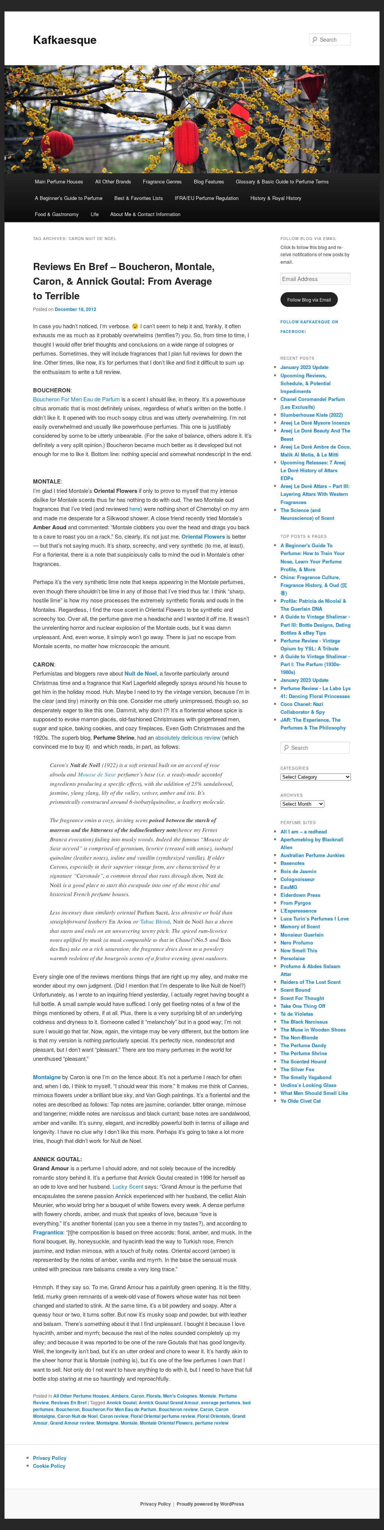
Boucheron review (178, 1409)
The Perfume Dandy (303, 1045)
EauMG (288, 886)
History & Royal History (276, 197)
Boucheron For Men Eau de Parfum (76, 399)
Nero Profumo (296, 942)
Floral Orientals (213, 1416)
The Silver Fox (297, 1069)
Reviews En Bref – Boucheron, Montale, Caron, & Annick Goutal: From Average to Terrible (123, 280)
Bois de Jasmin (298, 871)
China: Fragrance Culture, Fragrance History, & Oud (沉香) (313, 585)
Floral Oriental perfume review (162, 1416)
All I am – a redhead (303, 831)
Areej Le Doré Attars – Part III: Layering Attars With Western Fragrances (315, 493)
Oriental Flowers (203, 536)
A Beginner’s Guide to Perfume (68, 197)
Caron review (114, 1416)
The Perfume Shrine (303, 1053)
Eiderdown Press (300, 894)
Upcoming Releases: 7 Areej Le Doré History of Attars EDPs (313, 470)
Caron (137, 1395)
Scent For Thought (302, 997)
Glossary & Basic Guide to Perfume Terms (282, 181)
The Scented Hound (303, 1061)
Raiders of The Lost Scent (310, 981)
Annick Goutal (121, 1402)
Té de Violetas (296, 1013)
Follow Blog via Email (309, 299)
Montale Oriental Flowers (166, 1422)
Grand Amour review (72, 1422)
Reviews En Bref (69, 1402)
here (134, 508)
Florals (153, 1395)
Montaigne (107, 1422)
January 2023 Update (304, 367)
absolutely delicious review (187, 737)
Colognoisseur (297, 879)
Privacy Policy (49, 1457)
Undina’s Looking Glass (308, 1085)
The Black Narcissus (304, 1021)
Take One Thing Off (302, 1005)
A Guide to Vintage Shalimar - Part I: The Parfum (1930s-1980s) (315, 664)
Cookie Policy (49, 1465)
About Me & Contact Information (145, 214)
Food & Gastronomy (57, 214)
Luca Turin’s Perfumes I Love (314, 918)
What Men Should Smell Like (314, 1092)
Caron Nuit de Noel (77, 1416)
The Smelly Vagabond (306, 1077)
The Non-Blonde (299, 1037)
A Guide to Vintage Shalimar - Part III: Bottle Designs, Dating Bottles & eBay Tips (315, 624)
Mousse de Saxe (98, 774)
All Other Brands (113, 181)
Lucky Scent (127, 1186)
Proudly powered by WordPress (210, 1503)
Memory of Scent (300, 926)
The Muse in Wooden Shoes (313, 1029)
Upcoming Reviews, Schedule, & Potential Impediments (305, 383)
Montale (208, 1395)
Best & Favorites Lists (138, 197)
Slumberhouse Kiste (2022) (311, 414)
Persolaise (292, 958)
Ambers (120, 1395)
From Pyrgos (295, 902)
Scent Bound (295, 989)
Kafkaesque (65, 39)
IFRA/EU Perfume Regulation (206, 197)
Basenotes (292, 862)
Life (95, 214)
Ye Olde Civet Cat (300, 1100)
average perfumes (220, 1402)
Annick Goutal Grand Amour (169, 1402)
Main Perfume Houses (59, 181)
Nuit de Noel (140, 673)
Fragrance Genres (162, 181)
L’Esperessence (298, 910)
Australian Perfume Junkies (312, 855)
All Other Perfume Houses (81, 1395)
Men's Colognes (180, 1395)
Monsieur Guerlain (302, 934)
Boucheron (68, 1409)
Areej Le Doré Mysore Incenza (315, 422)
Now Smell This (298, 950)
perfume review (211, 1422)
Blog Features (209, 181)
